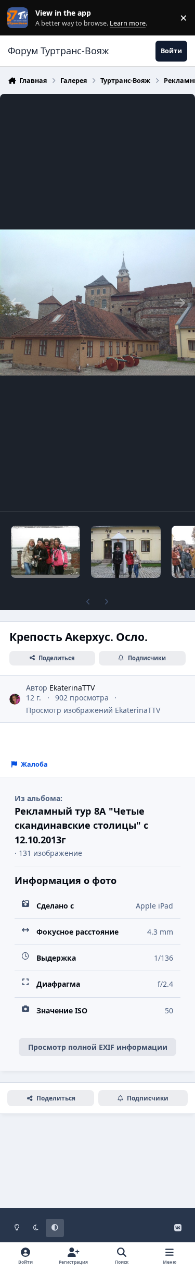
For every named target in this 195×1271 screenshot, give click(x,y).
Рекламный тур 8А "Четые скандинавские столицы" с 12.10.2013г (81, 825)
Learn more (20, 18)
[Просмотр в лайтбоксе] (97, 302)
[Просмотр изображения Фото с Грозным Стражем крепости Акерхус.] (125, 552)
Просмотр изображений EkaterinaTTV (93, 710)
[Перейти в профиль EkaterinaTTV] (14, 699)
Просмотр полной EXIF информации (97, 1047)
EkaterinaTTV (72, 688)
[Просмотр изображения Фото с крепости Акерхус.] (45, 552)
